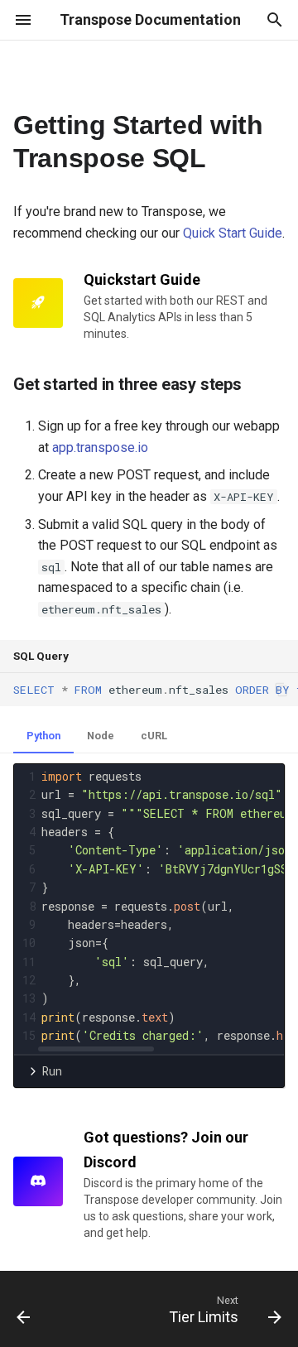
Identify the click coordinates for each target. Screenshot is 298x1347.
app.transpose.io (100, 447)
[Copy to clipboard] (281, 690)
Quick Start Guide (232, 233)
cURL (154, 735)
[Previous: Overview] (23, 1309)
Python (43, 735)
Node (100, 735)
